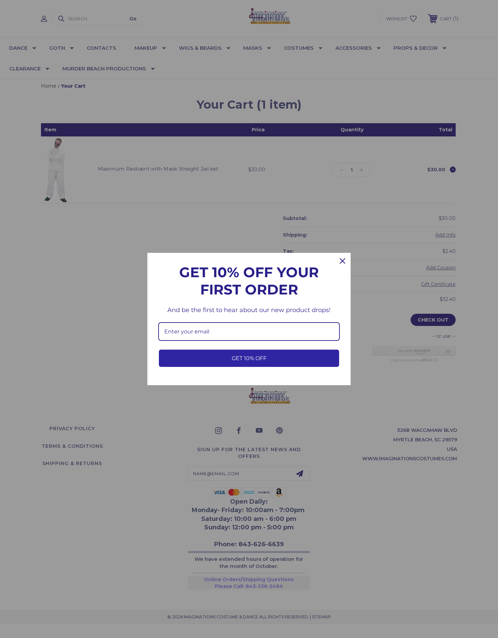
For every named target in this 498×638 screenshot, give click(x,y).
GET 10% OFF (249, 358)
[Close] (342, 261)
